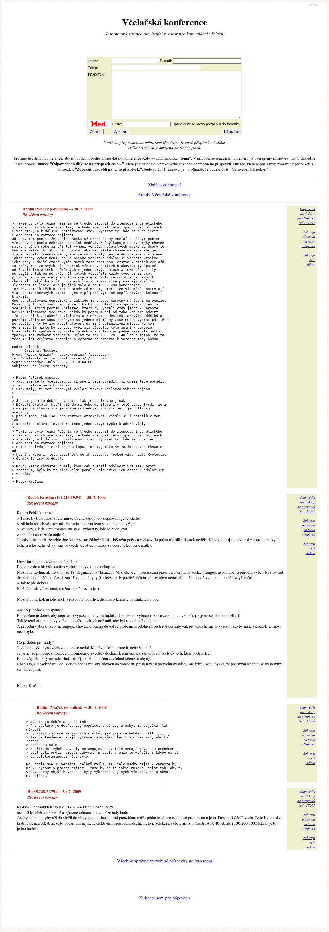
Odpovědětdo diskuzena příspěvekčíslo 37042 (306, 216)
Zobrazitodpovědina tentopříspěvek (308, 239)
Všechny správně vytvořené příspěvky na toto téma (164, 861)
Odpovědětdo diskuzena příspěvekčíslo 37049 (306, 714)
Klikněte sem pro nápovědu (164, 897)
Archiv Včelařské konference (164, 194)
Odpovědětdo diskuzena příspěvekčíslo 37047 (306, 504)
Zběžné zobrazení (164, 184)
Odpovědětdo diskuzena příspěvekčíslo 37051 (306, 798)
